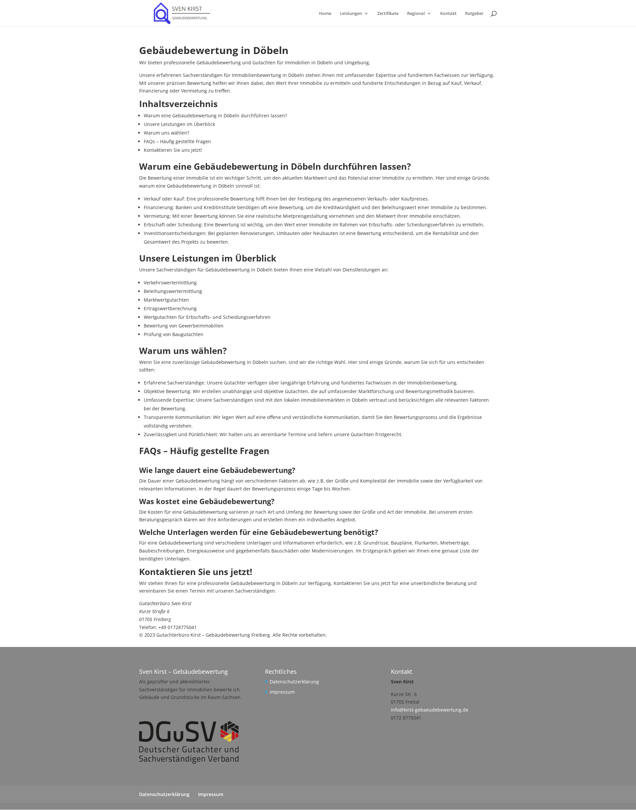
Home (325, 13)
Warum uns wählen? (166, 133)
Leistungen (351, 13)
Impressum (282, 692)
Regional (416, 13)
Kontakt (448, 13)
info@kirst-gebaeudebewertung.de (429, 710)
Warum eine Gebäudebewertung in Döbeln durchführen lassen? (215, 115)
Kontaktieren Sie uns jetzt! (173, 150)
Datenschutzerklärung (294, 681)
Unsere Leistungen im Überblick (179, 124)
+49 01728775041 (177, 627)
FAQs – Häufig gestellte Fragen (177, 141)
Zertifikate (387, 13)
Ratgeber (474, 13)
